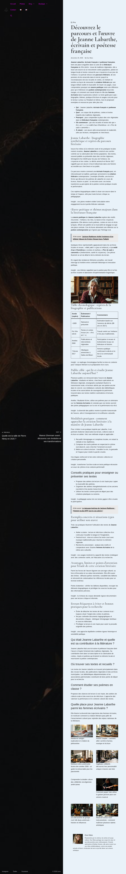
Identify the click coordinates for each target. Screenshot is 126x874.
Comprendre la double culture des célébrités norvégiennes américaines (82, 782)
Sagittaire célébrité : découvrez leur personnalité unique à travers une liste (106, 766)
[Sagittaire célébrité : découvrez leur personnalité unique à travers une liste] (107, 756)
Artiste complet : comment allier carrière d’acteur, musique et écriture (106, 741)
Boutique (42, 4)
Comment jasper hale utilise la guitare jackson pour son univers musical (106, 794)
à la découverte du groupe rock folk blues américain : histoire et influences (80, 820)
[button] (11, 16)
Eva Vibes (90, 58)
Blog (30, 4)
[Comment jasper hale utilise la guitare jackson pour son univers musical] (107, 784)
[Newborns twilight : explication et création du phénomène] (82, 731)
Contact (13, 10)
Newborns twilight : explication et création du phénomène (80, 741)
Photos (22, 4)
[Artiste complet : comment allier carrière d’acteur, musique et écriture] (107, 731)
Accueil (13, 4)
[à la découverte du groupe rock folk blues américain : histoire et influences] (82, 810)
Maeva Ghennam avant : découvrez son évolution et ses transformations (49, 438)
